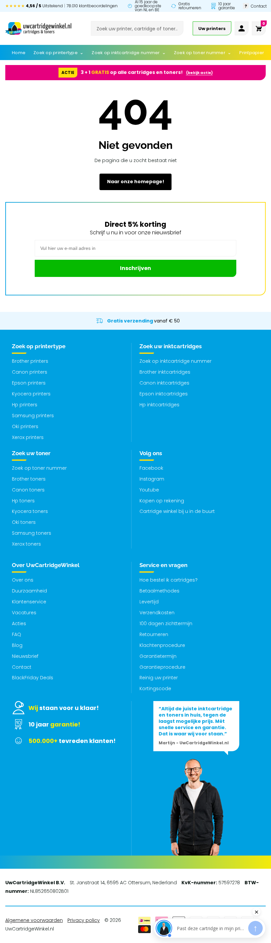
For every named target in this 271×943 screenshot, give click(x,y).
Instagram (151, 479)
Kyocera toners (30, 511)
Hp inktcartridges (159, 404)
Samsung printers (33, 415)
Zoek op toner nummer (39, 468)
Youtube (149, 490)
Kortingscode (155, 688)
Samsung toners (31, 533)
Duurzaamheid (29, 591)
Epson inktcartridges (163, 393)
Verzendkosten (156, 612)
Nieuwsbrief (25, 656)
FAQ (16, 634)
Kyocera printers (31, 393)
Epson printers (29, 383)
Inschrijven (135, 268)
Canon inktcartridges (164, 383)
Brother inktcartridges (164, 372)
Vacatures (24, 612)
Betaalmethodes (159, 591)
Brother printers (30, 361)
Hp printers (24, 404)
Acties (19, 623)
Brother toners (29, 479)
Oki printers (25, 426)
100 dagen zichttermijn (165, 623)
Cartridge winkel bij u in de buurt (177, 511)
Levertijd (149, 601)
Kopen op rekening (161, 500)
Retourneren (153, 634)
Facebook (151, 468)
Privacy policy (83, 920)
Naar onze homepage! (135, 181)
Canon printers (29, 372)
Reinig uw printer (158, 677)
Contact (21, 667)
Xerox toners (26, 544)
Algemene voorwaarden (34, 920)
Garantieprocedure (162, 667)
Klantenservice (29, 601)
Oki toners (24, 522)
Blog (17, 645)
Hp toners (23, 500)
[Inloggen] (242, 28)
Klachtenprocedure (162, 645)
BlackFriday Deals (32, 677)
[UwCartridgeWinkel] (38, 28)
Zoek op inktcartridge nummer (175, 361)
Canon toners (28, 490)
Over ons (22, 580)
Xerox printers (28, 437)
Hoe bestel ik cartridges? (168, 580)
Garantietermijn (157, 656)
